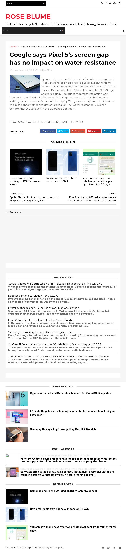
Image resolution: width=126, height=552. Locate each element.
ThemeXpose (23, 547)
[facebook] (105, 3)
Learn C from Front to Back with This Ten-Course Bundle (40, 320)
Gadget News (25, 46)
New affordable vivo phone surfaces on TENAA (61, 180)
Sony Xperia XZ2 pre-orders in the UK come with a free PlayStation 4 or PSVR (64, 468)
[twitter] (110, 3)
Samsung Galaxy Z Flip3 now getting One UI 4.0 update (63, 429)
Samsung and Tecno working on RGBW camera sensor (25, 181)
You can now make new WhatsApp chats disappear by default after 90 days (98, 181)
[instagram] (119, 3)
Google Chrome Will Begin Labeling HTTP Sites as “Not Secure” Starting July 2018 (55, 283)
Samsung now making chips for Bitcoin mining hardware (40, 332)
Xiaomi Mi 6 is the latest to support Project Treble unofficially (55, 455)
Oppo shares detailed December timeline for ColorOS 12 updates (70, 393)
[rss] (102, 3)
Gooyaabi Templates (54, 547)
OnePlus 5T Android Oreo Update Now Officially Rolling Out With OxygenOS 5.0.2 (54, 344)
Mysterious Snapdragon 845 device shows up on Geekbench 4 (43, 307)
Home (13, 46)
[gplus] (114, 3)
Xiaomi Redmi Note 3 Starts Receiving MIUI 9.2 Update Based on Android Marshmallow (58, 356)
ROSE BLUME (28, 16)
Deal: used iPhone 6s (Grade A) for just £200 (33, 295)
